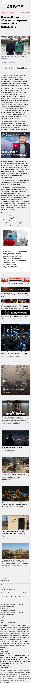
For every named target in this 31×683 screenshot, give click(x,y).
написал (10, 83)
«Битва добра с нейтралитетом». (15, 354)
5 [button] (14, 396)
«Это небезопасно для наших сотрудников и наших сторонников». (15, 259)
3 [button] (9, 396)
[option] (15, 380)
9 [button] (24, 396)
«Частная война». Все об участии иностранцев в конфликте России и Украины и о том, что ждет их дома (15, 294)
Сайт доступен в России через (15, 12)
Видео (2, 585)
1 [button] (4, 396)
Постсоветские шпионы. (15, 420)
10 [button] (27, 396)
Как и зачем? (4, 608)
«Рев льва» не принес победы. (15, 476)
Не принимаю (11, 610)
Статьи (2, 582)
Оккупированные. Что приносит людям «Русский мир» (15, 284)
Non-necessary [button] (4, 665)
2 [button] (7, 396)
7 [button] (19, 396)
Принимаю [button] (3, 610)
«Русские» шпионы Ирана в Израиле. (15, 562)
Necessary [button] (3, 649)
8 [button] (22, 396)
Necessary (4, 651)
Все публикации (5, 580)
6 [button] (17, 396)
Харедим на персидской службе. (14, 448)
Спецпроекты (4, 275)
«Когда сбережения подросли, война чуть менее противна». (15, 533)
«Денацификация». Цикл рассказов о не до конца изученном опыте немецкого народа (15, 317)
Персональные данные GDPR (8, 589)
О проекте (3, 578)
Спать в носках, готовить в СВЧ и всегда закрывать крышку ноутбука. (15, 505)
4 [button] (12, 396)
